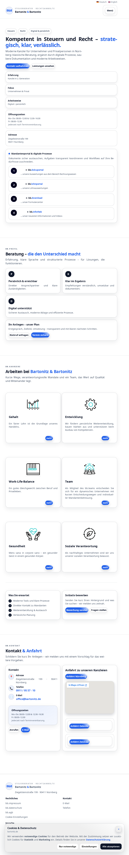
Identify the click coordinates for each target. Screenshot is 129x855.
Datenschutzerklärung (98, 839)
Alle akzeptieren (111, 846)
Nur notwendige (67, 846)
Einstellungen (89, 846)
